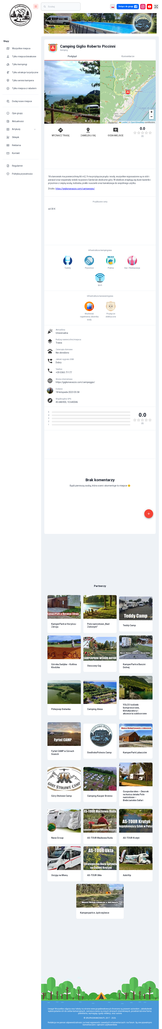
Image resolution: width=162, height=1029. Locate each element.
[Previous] (49, 92)
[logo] (20, 15)
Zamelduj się (88, 135)
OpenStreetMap (137, 122)
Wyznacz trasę (60, 135)
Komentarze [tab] (128, 56)
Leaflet (124, 122)
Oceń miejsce (115, 135)
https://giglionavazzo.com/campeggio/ (75, 188)
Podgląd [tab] (72, 56)
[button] (21, 129)
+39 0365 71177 (64, 372)
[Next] (95, 92)
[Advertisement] (100, 154)
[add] (148, 513)
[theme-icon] (9, 48)
